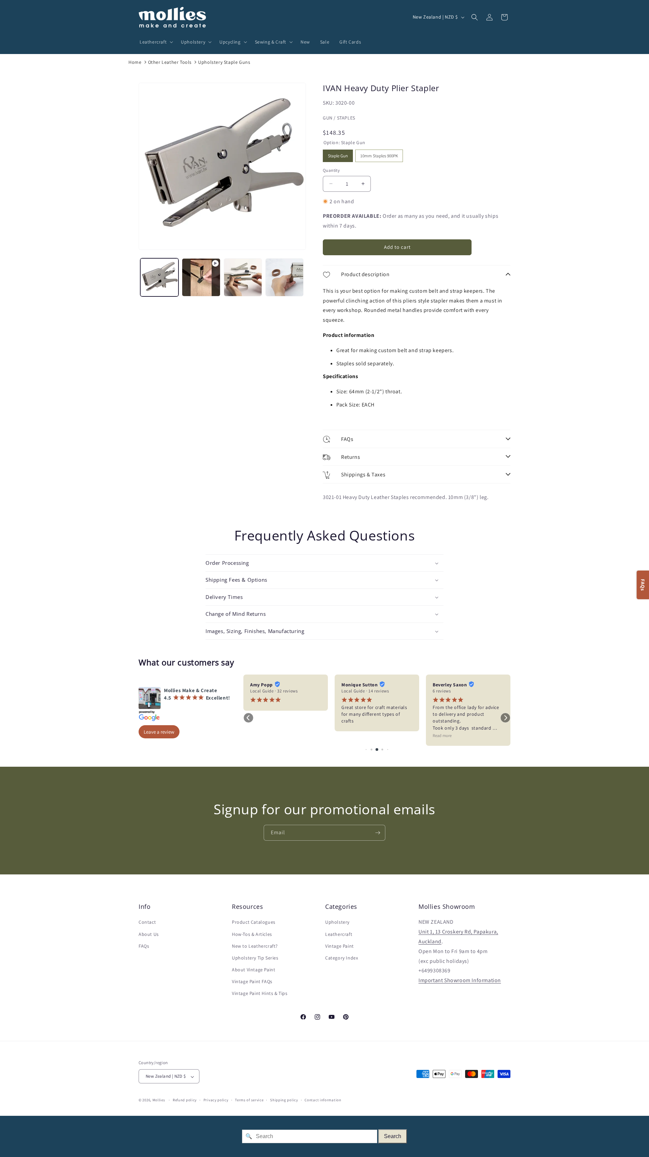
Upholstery (337, 922)
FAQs (144, 946)
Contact (147, 922)
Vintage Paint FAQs (252, 982)
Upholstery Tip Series (255, 958)
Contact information (323, 1100)
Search (392, 1136)
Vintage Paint (339, 946)
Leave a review (159, 732)
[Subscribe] (377, 833)
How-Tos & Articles (252, 934)
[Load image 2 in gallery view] (243, 277)
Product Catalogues (253, 922)
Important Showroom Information (459, 980)
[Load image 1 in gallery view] (159, 277)
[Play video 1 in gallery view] (201, 277)
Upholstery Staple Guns (224, 62)
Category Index (341, 958)
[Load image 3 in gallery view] (284, 277)
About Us (149, 934)
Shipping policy (284, 1100)
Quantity (331, 170)
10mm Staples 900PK (379, 154)
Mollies (158, 1100)
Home (134, 62)
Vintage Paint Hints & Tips (260, 994)
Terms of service (249, 1100)
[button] (155, 42)
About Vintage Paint (253, 970)
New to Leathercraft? (255, 946)
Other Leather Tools (170, 62)
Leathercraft (338, 934)
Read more (442, 735)
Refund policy (185, 1100)
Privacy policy (216, 1100)
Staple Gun (338, 154)
